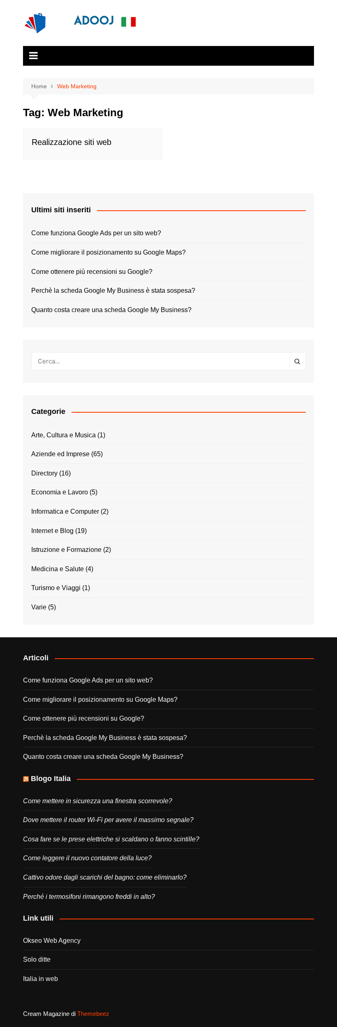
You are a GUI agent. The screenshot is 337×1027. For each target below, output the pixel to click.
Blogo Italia (51, 778)
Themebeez (93, 1013)
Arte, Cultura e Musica (63, 435)
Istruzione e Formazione (66, 549)
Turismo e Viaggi (56, 587)
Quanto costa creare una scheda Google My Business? (111, 309)
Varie (38, 607)
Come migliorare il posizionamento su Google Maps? (108, 252)
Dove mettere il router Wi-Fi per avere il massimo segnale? (108, 819)
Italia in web (40, 978)
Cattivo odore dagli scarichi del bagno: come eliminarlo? (105, 877)
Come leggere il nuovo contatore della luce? (87, 858)
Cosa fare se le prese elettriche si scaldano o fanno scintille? (111, 839)
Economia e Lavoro (59, 492)
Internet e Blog (52, 530)
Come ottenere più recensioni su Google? (91, 271)
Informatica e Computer (65, 511)
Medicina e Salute (57, 568)
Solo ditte (37, 959)
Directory (44, 473)
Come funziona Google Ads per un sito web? (96, 233)
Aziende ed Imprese (60, 453)
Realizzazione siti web (71, 142)
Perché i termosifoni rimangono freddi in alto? (89, 896)
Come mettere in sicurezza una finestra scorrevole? (97, 800)
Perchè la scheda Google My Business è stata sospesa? (113, 290)
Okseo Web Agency (52, 940)
